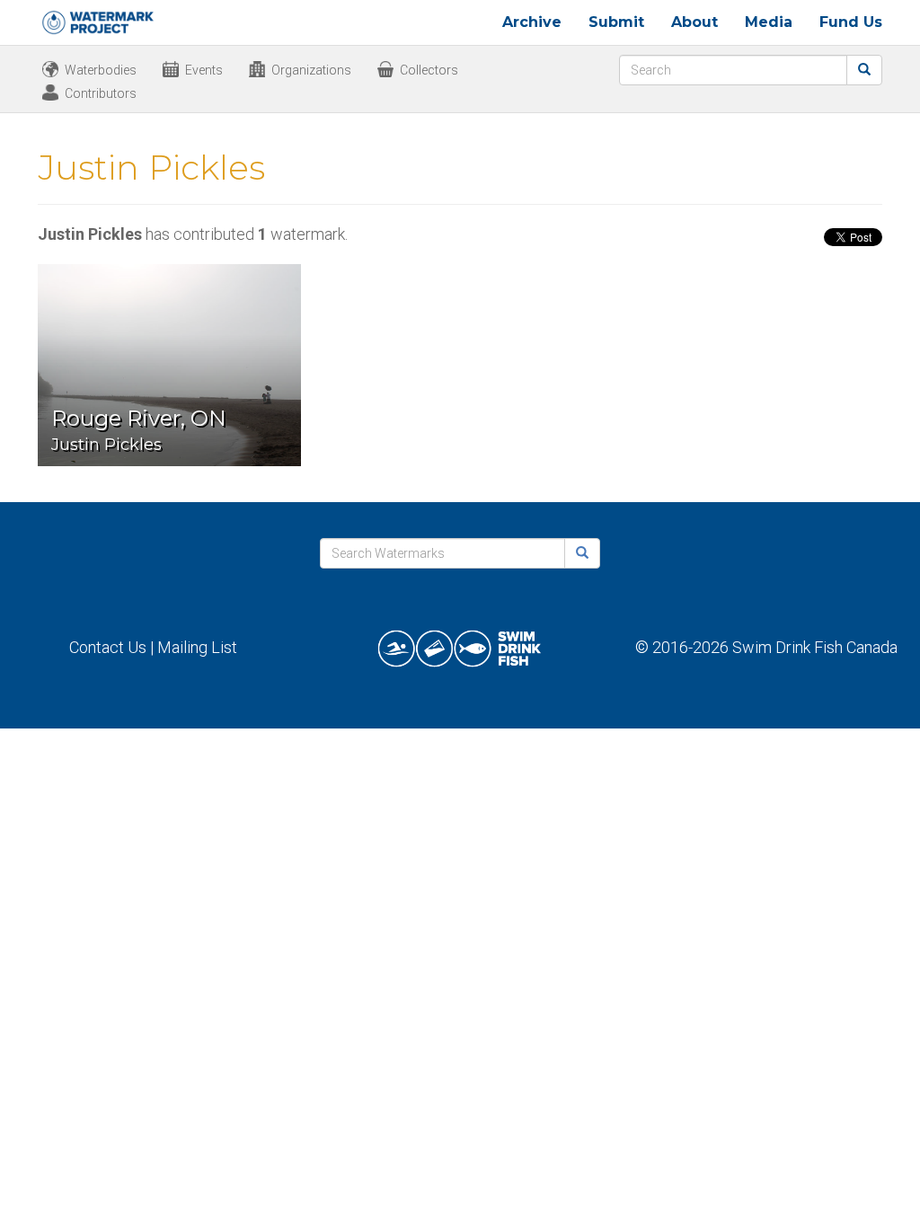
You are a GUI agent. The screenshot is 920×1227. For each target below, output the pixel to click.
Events (204, 70)
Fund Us (850, 22)
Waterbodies (101, 70)
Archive (532, 22)
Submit (616, 22)
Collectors (429, 70)
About (694, 22)
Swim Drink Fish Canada (815, 647)
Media (768, 22)
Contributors (101, 93)
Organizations (311, 70)
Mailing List (197, 647)
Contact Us (107, 647)
